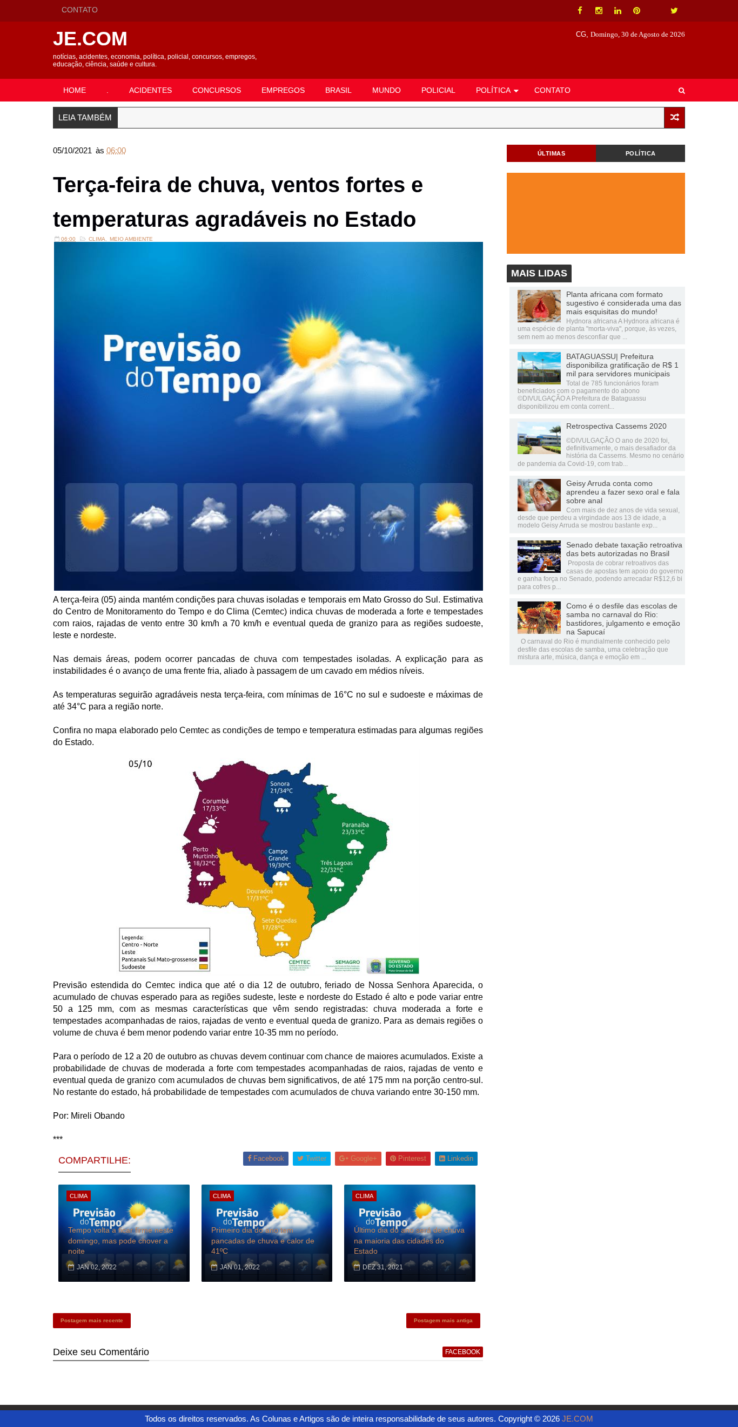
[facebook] (580, 11)
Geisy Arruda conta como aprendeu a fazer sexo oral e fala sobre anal (623, 492)
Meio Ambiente (131, 239)
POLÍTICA (493, 90)
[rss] (655, 11)
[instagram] (599, 11)
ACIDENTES (150, 90)
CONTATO (80, 9)
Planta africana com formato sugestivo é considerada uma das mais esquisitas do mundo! (623, 303)
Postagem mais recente (92, 1320)
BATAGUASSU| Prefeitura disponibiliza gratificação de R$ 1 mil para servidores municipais (622, 365)
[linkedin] (617, 11)
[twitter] (674, 11)
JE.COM (90, 39)
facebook (462, 1352)
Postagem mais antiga (443, 1320)
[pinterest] (636, 11)
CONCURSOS (216, 90)
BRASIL (338, 90)
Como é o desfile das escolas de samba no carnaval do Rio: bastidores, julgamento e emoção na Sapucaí (623, 618)
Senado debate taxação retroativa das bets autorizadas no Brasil (624, 549)
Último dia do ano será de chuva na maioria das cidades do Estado (409, 1240)
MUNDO (386, 90)
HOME (74, 90)
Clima (97, 239)
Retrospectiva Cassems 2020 (616, 426)
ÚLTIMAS (552, 153)
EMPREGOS (283, 90)
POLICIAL (438, 90)
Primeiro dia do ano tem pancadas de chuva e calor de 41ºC (262, 1240)
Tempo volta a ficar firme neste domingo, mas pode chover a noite (120, 1240)
